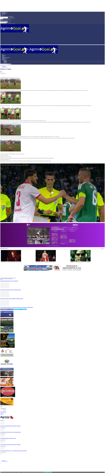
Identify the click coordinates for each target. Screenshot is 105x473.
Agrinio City (5, 62)
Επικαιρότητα (3, 66)
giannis (1, 71)
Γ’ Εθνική (3, 56)
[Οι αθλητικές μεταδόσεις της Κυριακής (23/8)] (2, 436)
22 (3, 412)
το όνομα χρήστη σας (10, 17)
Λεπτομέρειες (49, 472)
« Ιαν (1, 414)
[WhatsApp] (10, 74)
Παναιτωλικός (4, 55)
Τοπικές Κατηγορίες (4, 58)
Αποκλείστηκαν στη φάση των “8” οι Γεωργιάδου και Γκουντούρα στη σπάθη (13, 450)
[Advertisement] (52, 39)
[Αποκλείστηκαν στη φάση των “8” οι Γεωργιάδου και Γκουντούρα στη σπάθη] (2, 449)
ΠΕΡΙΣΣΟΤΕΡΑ (4, 59)
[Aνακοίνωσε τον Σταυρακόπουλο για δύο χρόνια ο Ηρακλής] (2, 424)
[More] (13, 74)
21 (2, 412)
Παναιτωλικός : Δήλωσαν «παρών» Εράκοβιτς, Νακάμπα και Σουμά (11, 298)
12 (0, 411)
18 (5, 411)
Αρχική (3, 54)
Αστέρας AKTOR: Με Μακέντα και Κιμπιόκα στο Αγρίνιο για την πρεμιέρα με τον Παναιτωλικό (16, 307)
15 (3, 411)
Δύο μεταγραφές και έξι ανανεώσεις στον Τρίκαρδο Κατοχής (10, 289)
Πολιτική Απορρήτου (5, 12)
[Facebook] (1, 74)
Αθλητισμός (5, 61)
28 (2, 413)
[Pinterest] (7, 74)
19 (0, 412)
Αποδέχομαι (45, 472)
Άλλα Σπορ (5, 60)
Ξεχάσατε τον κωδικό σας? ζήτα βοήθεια (5, 19)
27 (1, 413)
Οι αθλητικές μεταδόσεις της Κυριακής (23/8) (8, 438)
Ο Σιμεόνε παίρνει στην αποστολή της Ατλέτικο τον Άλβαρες (10, 444)
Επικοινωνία (3, 14)
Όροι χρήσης (3, 460)
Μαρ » (3, 414)
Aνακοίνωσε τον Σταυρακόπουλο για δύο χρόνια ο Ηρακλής (10, 425)
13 (1, 411)
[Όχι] (51, 472)
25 (5, 412)
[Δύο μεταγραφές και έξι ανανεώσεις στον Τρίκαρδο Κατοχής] (4, 288)
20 (1, 412)
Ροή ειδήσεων (4, 13)
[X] (4, 74)
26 (0, 413)
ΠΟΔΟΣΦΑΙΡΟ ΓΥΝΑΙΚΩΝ (6, 57)
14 (2, 411)
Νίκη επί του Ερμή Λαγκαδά (8, 278)
